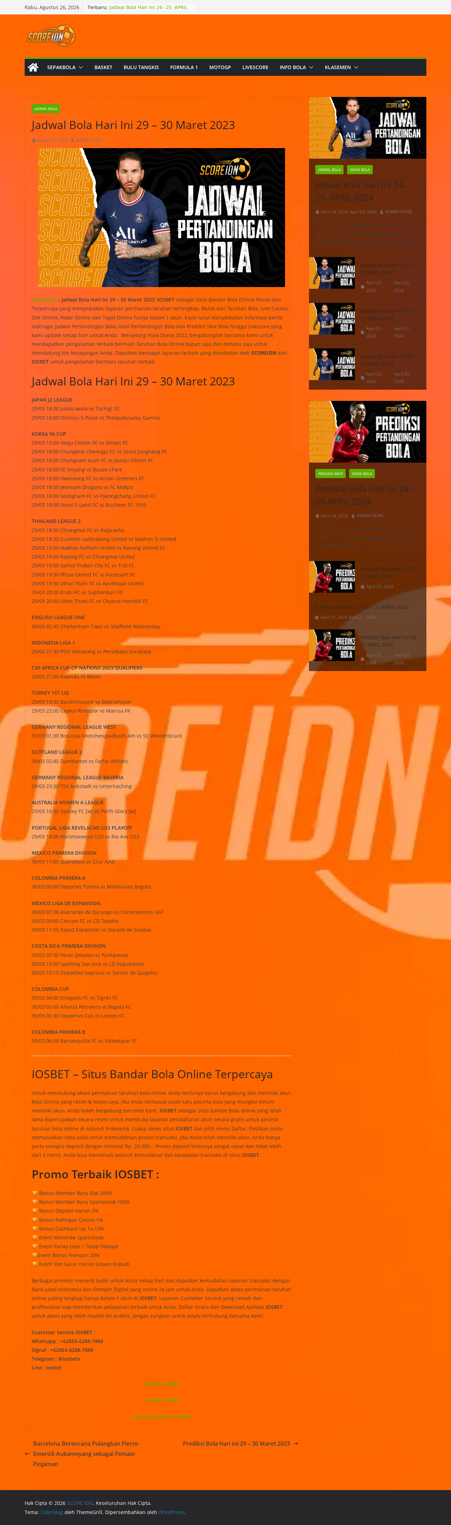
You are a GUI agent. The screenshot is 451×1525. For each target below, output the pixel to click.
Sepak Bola (360, 169)
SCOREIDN (44, 299)
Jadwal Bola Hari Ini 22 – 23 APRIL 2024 (388, 269)
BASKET (103, 67)
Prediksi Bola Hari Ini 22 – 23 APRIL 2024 (390, 573)
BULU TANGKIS (141, 67)
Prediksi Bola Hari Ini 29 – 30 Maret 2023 (236, 1443)
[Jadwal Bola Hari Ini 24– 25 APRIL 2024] (367, 128)
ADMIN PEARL (399, 212)
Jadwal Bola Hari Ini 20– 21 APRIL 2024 (388, 360)
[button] (79, 67)
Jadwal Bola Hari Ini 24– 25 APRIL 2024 (361, 191)
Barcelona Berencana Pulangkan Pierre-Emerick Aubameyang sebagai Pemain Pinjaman (86, 1454)
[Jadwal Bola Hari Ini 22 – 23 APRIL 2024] (332, 277)
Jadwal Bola (46, 108)
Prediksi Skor (330, 473)
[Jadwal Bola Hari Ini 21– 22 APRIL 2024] (332, 323)
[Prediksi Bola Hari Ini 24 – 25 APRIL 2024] (367, 432)
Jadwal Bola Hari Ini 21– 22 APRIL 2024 (388, 314)
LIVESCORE (255, 67)
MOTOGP (220, 67)
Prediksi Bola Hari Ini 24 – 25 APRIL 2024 (365, 495)
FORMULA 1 (184, 67)
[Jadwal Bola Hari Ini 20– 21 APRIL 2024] (332, 369)
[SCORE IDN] (33, 67)
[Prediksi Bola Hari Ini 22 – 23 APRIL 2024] (332, 578)
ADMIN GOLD (89, 140)
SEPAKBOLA (61, 67)
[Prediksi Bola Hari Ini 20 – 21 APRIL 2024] (332, 650)
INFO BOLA (293, 67)
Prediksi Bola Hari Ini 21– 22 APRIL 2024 (361, 607)
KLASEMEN (338, 67)
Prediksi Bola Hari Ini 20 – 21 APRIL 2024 (390, 641)
